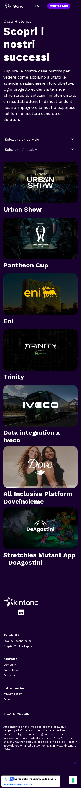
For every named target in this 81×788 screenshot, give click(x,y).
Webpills (23, 714)
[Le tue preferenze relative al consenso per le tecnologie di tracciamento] (73, 780)
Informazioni (14, 688)
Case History (11, 670)
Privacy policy (12, 693)
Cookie (8, 699)
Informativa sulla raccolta (18, 784)
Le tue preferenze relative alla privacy (35, 778)
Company (9, 664)
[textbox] (37, 139)
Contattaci (10, 675)
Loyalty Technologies (17, 640)
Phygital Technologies (17, 646)
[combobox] (40, 139)
